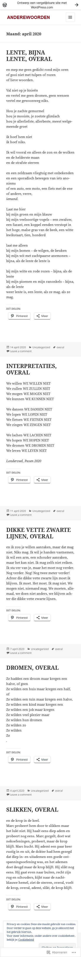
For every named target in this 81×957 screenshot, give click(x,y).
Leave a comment (21, 351)
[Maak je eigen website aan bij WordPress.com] (40, 5)
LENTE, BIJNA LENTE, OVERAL (29, 55)
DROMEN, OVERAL (32, 667)
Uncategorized (41, 347)
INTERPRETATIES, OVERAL (31, 369)
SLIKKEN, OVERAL (32, 809)
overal (60, 347)
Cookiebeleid (26, 939)
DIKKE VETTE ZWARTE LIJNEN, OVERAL (38, 533)
